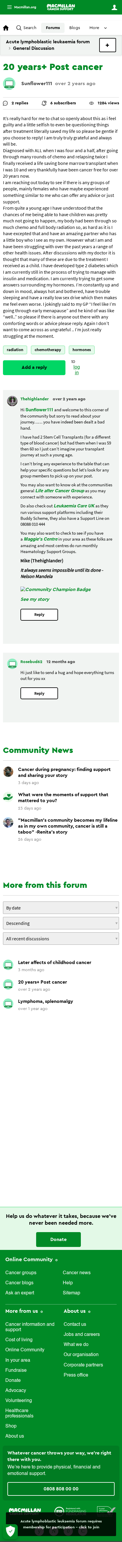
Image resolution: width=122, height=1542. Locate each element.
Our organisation (81, 1355)
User (114, 7)
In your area (17, 1360)
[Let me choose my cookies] (10, 1531)
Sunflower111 (36, 83)
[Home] (61, 7)
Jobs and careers (82, 1334)
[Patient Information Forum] (106, 1511)
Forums (53, 28)
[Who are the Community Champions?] (55, 589)
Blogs (74, 28)
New (107, 45)
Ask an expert (19, 1293)
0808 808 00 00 (61, 1489)
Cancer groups (20, 1273)
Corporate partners (83, 1365)
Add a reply (34, 367)
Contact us (75, 1324)
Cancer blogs (19, 1283)
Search (29, 28)
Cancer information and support (29, 1327)
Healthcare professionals (19, 1414)
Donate (58, 1239)
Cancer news (77, 1273)
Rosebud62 (32, 662)
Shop (11, 1426)
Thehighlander (35, 399)
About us (14, 1436)
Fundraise (16, 1370)
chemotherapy (48, 350)
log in (76, 370)
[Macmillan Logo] (25, 1511)
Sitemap (71, 1293)
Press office (76, 1375)
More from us (22, 1311)
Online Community (29, 1259)
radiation (15, 350)
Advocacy (15, 1390)
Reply (39, 615)
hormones (82, 350)
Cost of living (19, 1340)
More (19, 7)
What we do (76, 1344)
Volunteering (18, 1400)
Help (68, 1283)
